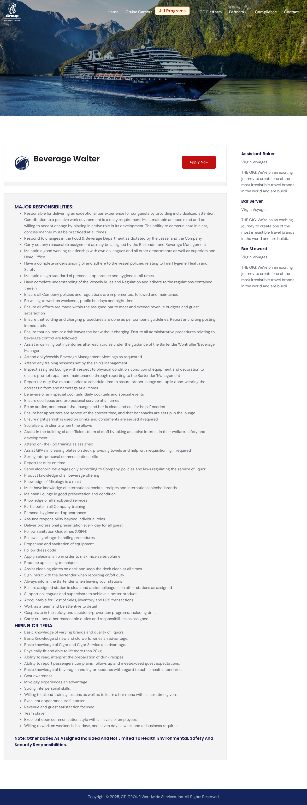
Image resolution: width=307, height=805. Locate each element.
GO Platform (211, 11)
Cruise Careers (139, 11)
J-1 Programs (172, 11)
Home (113, 11)
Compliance (266, 11)
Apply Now (198, 162)
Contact (291, 11)
